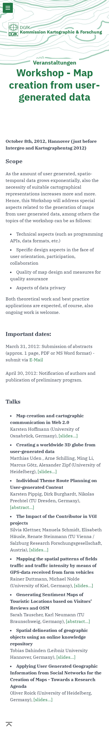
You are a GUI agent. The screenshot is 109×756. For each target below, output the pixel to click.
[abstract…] (22, 507)
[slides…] (68, 436)
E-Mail (36, 359)
